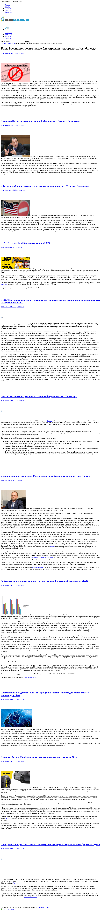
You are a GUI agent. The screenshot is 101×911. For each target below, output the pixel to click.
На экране (8, 34)
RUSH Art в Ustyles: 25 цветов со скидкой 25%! (26, 243)
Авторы (7, 7)
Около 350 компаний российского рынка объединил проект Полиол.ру (39, 396)
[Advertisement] (50, 58)
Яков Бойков (5, 247)
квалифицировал (37, 567)
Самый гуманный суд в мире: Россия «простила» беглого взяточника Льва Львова (45, 476)
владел (52, 547)
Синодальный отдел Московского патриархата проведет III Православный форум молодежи (50, 844)
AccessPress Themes (43, 907)
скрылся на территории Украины (41, 557)
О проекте (8, 12)
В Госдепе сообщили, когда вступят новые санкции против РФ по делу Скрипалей (45, 186)
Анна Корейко (5, 53)
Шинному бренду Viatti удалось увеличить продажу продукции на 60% (39, 757)
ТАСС (15, 883)
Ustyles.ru (4, 284)
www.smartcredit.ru (29, 677)
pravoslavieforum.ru (30, 897)
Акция (8, 818)
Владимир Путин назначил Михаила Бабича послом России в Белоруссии (40, 121)
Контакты (8, 8)
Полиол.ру (50, 421)
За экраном (8, 33)
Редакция (8, 10)
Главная (7, 5)
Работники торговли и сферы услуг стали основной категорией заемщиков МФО (44, 581)
